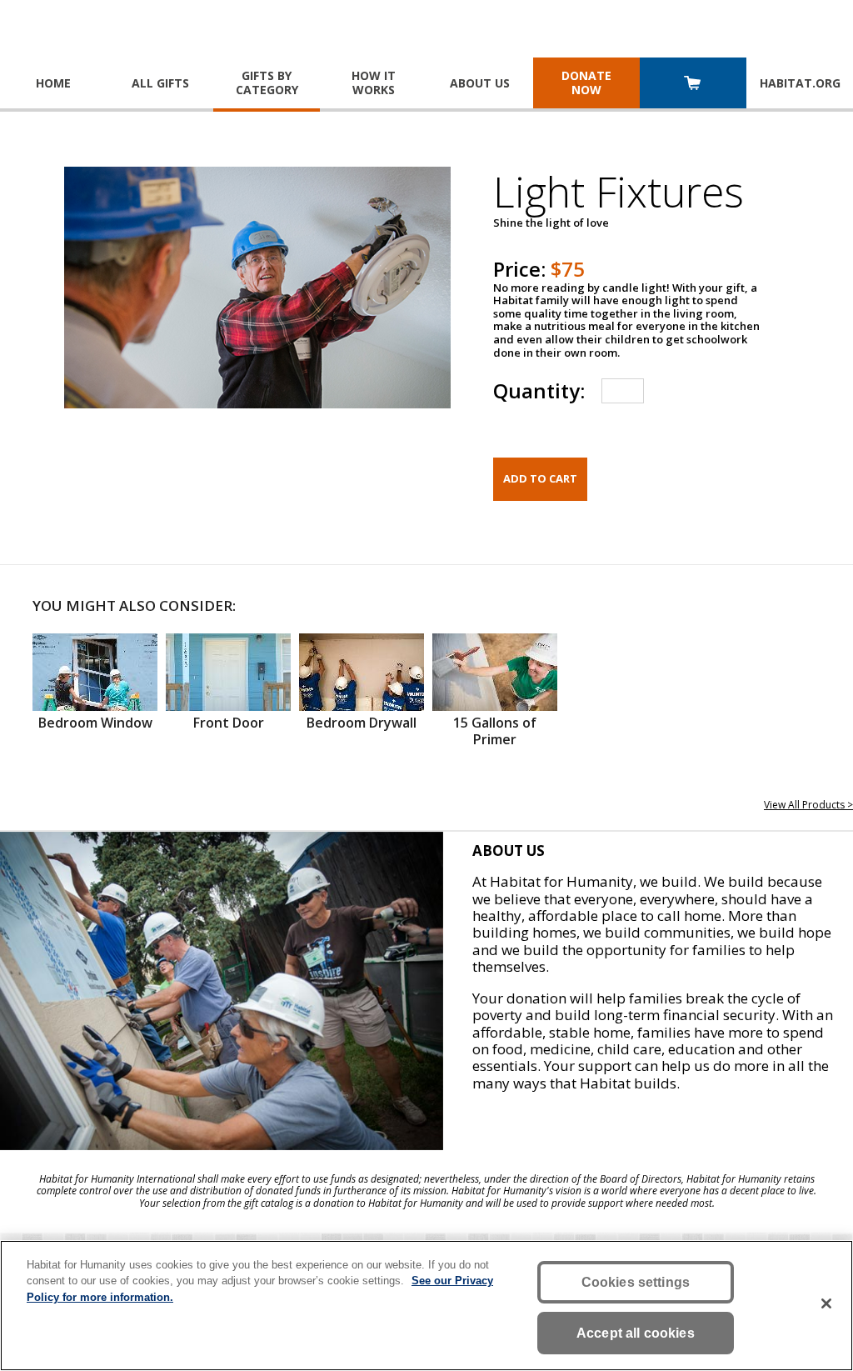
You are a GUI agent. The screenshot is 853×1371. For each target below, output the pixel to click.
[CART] (693, 85)
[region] (426, 1305)
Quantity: (539, 390)
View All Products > (808, 805)
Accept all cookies (635, 1333)
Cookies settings (636, 1282)
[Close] (826, 1303)
